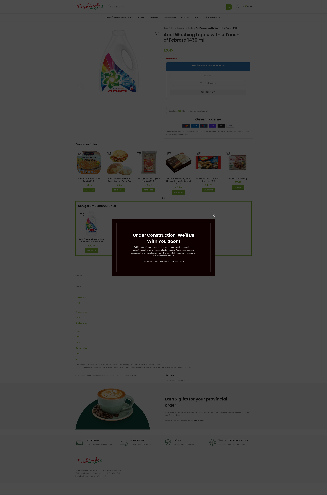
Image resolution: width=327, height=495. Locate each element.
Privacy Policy (178, 261)
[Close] (213, 215)
